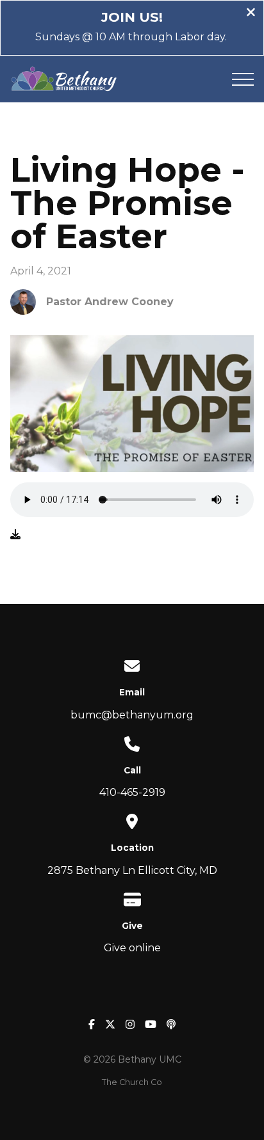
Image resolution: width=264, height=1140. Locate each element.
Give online (132, 948)
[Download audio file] (15, 534)
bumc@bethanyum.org (132, 715)
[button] (243, 79)
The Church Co (132, 1082)
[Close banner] (251, 13)
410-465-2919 (132, 792)
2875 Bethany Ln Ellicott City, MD (132, 870)
